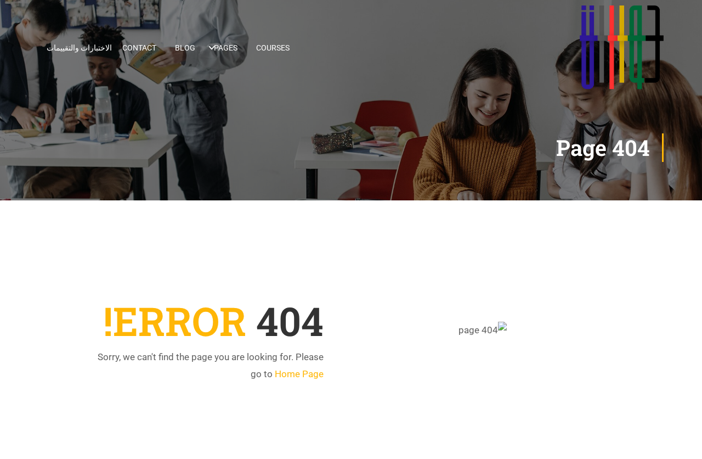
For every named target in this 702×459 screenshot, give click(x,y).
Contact (139, 47)
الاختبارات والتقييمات (79, 47)
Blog (185, 47)
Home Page (299, 373)
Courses (273, 47)
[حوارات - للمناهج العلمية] (622, 47)
